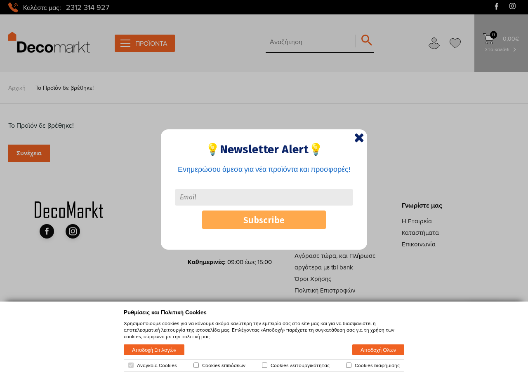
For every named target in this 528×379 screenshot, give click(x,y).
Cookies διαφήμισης (377, 365)
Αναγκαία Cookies (157, 365)
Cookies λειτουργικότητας (300, 365)
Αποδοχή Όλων (378, 349)
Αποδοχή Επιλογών (154, 349)
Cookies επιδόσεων (223, 365)
